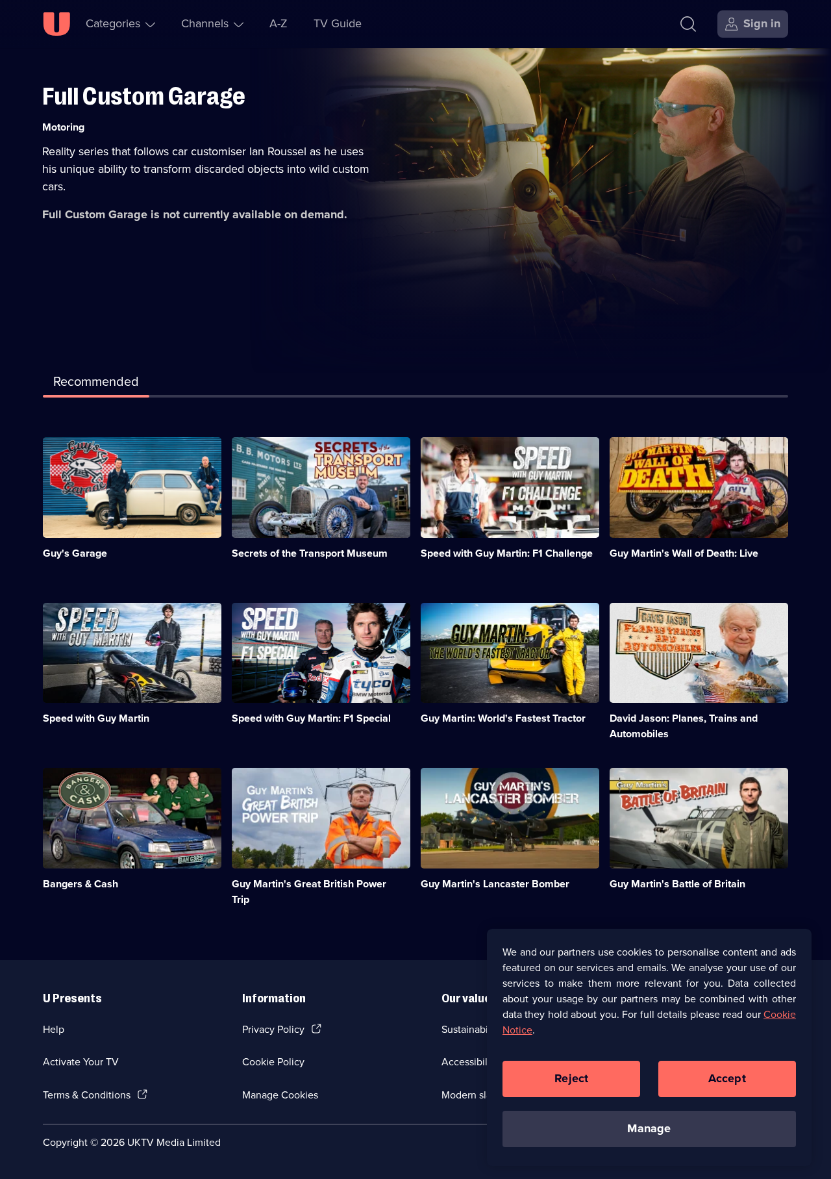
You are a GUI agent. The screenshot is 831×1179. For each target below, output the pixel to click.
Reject (571, 1078)
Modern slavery (476, 1094)
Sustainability (471, 1029)
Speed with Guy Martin (96, 718)
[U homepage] (56, 24)
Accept (727, 1078)
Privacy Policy (273, 1029)
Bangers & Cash (80, 883)
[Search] (688, 24)
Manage (649, 1128)
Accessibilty (468, 1061)
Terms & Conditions (86, 1094)
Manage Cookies (280, 1094)
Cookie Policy (273, 1061)
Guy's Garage (75, 553)
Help (53, 1029)
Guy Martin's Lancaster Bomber (495, 883)
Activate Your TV (81, 1061)
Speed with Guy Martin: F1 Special (311, 718)
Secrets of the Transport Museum (310, 553)
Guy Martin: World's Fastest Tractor (503, 718)
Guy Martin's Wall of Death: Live (684, 553)
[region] (649, 1047)
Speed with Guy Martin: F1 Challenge (507, 553)
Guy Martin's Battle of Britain (677, 883)
